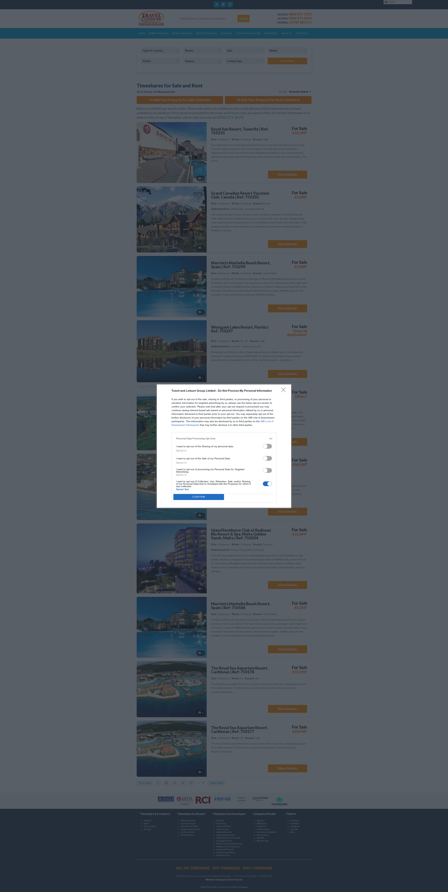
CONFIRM (198, 497)
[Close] (284, 391)
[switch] (267, 446)
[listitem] (224, 438)
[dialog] (224, 446)
